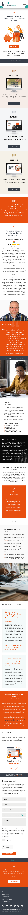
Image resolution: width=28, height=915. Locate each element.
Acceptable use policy (8, 891)
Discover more (14, 103)
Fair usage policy (6, 901)
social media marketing (12, 720)
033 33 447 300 (18, 775)
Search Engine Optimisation (15, 719)
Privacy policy (5, 896)
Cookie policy (5, 894)
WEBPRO (19, 909)
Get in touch (14, 881)
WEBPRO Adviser (14, 708)
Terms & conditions (7, 899)
